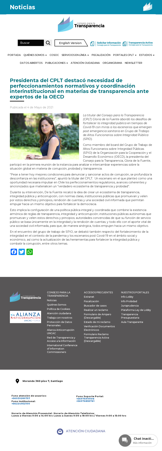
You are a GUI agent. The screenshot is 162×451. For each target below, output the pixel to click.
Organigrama (112, 62)
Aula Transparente (132, 322)
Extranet (89, 296)
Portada (14, 54)
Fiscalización (101, 54)
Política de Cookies (58, 309)
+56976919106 (85, 398)
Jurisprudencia (130, 305)
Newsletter (133, 62)
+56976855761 (85, 401)
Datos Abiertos (31, 62)
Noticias (52, 300)
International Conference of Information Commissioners (62, 348)
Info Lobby (127, 296)
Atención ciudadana (59, 313)
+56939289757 (20, 398)
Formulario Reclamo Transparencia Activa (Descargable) (96, 337)
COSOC (54, 54)
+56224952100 (20, 403)
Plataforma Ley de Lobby (136, 309)
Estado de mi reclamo (97, 322)
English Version (70, 43)
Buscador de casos (95, 305)
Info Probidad (129, 301)
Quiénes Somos (34, 54)
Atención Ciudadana (85, 62)
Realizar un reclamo (96, 309)
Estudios (146, 54)
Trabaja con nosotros (59, 317)
